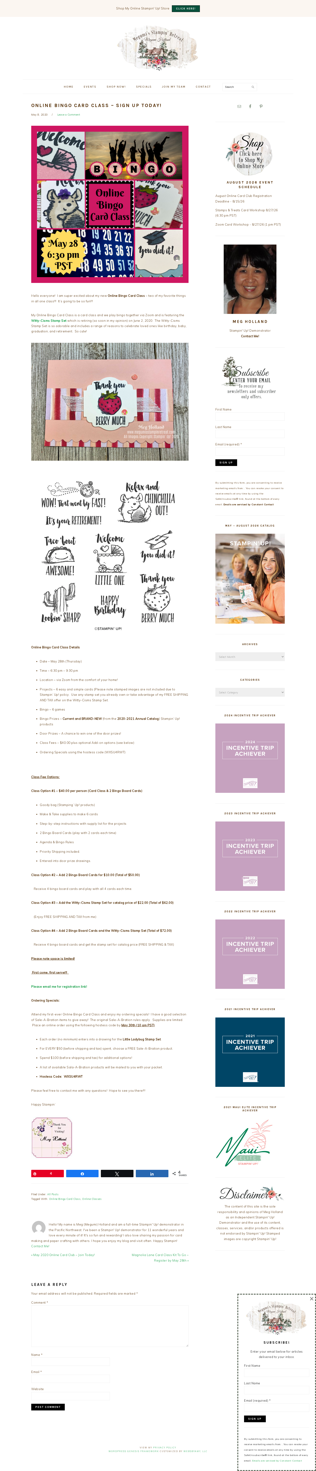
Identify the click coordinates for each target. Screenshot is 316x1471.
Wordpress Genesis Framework (133, 1451)
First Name (223, 409)
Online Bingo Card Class (65, 1199)
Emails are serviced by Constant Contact (248, 504)
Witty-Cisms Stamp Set (49, 320)
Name (37, 1355)
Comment (39, 1302)
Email (36, 1372)
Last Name (223, 427)
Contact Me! (40, 1246)
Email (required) (228, 444)
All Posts (53, 1194)
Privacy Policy (164, 1447)
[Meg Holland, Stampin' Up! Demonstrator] (158, 68)
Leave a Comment (68, 114)
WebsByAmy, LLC (195, 1451)
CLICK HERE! (186, 8)
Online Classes (92, 1199)
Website (37, 1389)
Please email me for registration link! (59, 986)
